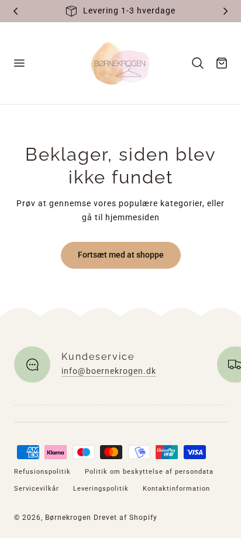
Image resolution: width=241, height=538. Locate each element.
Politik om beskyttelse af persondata (149, 471)
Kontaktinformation (176, 488)
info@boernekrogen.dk (108, 371)
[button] (18, 63)
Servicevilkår (36, 488)
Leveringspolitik (101, 488)
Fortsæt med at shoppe (121, 254)
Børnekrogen (68, 517)
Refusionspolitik (42, 471)
